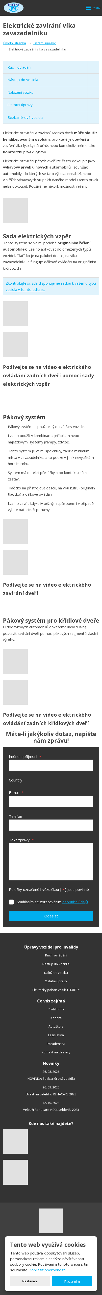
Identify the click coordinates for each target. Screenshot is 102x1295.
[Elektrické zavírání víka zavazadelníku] (51, 210)
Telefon (15, 816)
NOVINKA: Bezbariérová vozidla (51, 1078)
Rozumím (72, 1281)
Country (15, 779)
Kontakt (47, 1052)
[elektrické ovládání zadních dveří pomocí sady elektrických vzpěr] (51, 313)
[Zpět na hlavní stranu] (14, 7)
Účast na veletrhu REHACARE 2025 (51, 1094)
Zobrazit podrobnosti (47, 1269)
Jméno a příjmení (25, 756)
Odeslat (51, 915)
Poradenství (56, 1043)
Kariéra (56, 1018)
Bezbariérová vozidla (25, 117)
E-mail (16, 792)
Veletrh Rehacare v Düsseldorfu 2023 (51, 1109)
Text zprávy (21, 839)
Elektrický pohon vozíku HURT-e (56, 990)
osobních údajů (75, 901)
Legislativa (56, 1035)
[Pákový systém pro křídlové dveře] (51, 661)
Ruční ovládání (19, 67)
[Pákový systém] (51, 531)
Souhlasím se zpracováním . (53, 901)
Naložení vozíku (20, 92)
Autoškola (56, 1026)
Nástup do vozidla (22, 79)
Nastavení (30, 1281)
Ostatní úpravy (20, 104)
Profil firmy (56, 1009)
